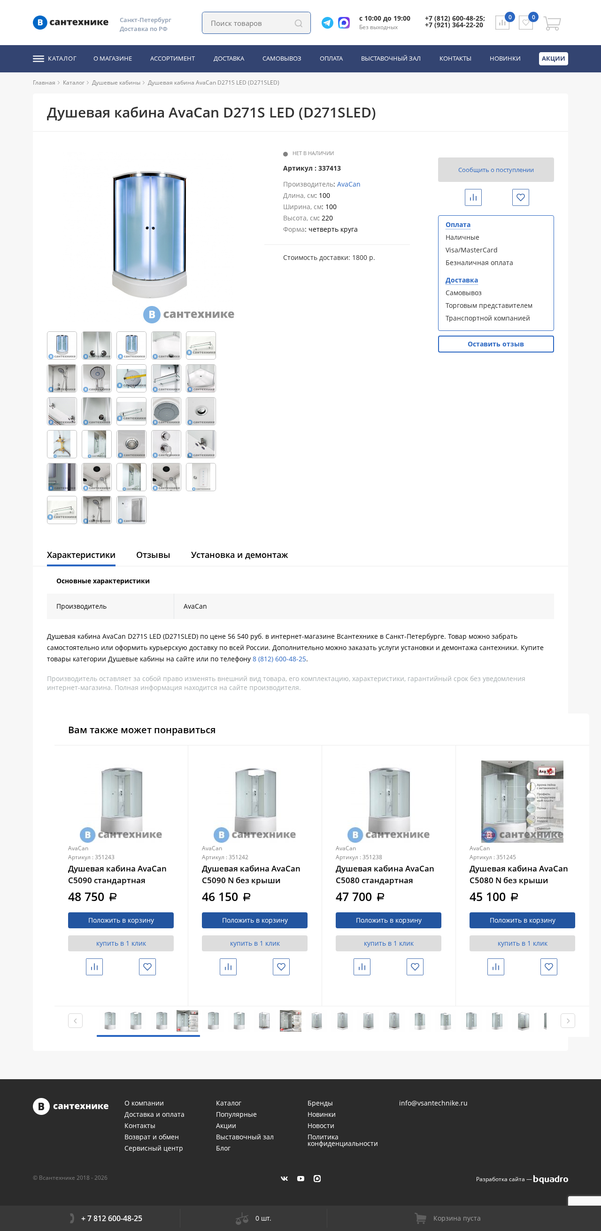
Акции (553, 58)
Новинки (505, 59)
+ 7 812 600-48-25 (111, 1218)
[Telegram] (330, 23)
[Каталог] (88, 82)
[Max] (346, 23)
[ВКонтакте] (284, 1178)
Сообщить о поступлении (496, 169)
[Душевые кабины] (144, 82)
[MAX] (317, 1178)
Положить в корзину (121, 920)
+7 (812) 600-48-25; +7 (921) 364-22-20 (455, 21)
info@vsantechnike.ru (433, 1103)
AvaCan (349, 184)
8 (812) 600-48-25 (279, 658)
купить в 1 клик (121, 943)
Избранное (528, 197)
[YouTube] (300, 1178)
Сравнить (480, 197)
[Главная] (59, 82)
